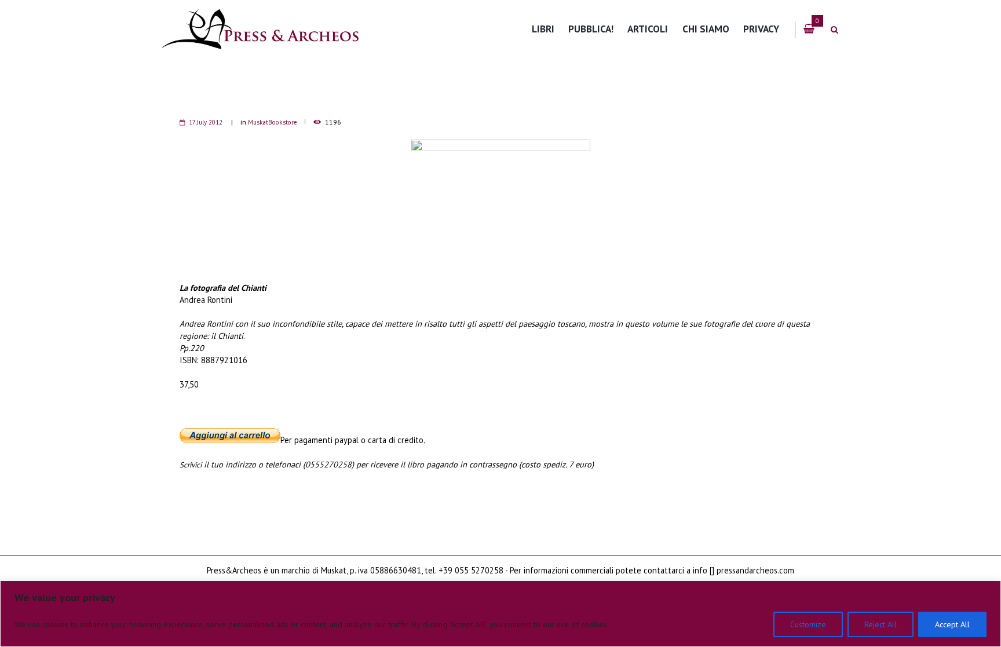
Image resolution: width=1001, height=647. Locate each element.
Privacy (761, 28)
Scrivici (191, 465)
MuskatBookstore (272, 122)
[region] (500, 613)
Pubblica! (590, 28)
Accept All (952, 624)
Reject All (880, 624)
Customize (808, 624)
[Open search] (834, 29)
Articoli (647, 28)
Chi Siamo (705, 28)
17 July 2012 (205, 122)
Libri (543, 28)
